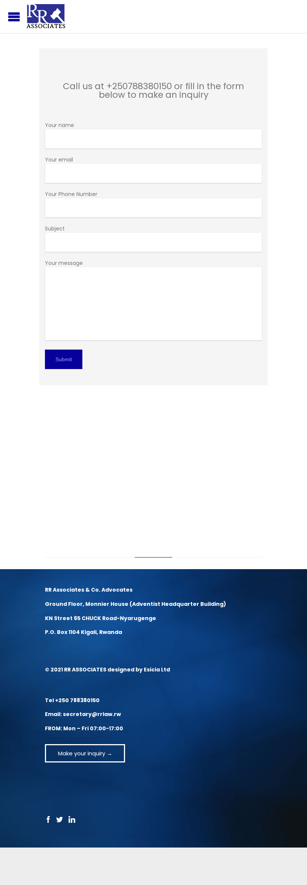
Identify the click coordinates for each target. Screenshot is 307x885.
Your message (64, 263)
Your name (59, 125)
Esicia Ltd (157, 669)
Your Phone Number (71, 194)
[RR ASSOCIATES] (46, 16)
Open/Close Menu (14, 16)
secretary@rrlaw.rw (92, 714)
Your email (59, 159)
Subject (55, 228)
